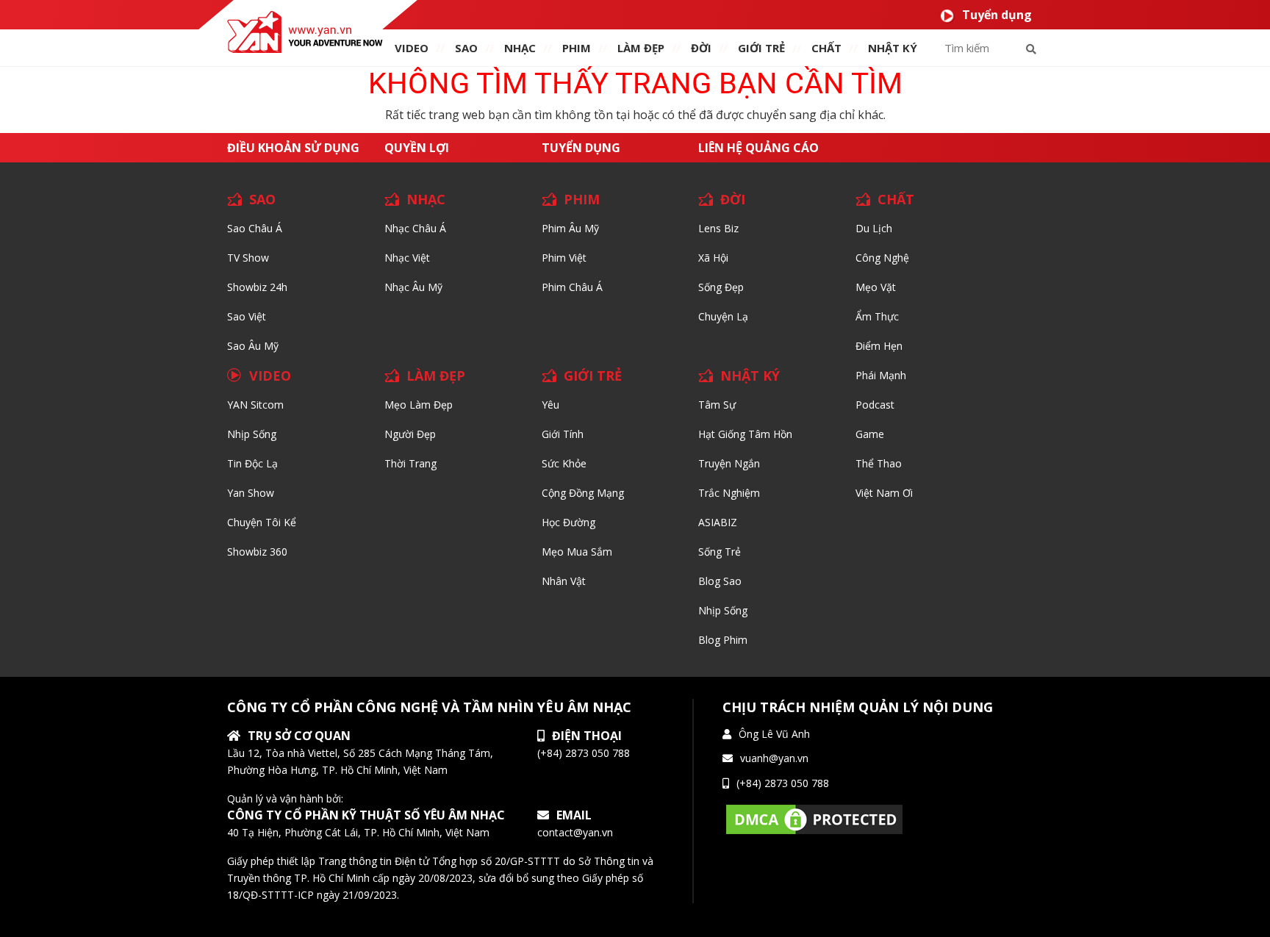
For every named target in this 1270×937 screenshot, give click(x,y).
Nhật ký (892, 47)
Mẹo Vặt (875, 287)
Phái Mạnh (880, 375)
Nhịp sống (251, 434)
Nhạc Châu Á (415, 228)
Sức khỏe (564, 463)
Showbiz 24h (257, 287)
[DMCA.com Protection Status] (814, 818)
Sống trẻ (719, 552)
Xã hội (713, 258)
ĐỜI (701, 47)
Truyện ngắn (729, 463)
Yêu (550, 405)
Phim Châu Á (572, 287)
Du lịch (873, 228)
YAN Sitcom (255, 405)
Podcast (874, 405)
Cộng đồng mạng (583, 493)
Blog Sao (720, 581)
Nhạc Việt (407, 258)
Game (869, 434)
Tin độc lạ (252, 463)
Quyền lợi (416, 148)
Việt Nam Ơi (884, 493)
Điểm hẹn (879, 346)
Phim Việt (564, 258)
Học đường (568, 522)
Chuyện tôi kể (261, 522)
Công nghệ (882, 258)
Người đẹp (410, 434)
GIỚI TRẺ (593, 375)
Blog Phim (722, 640)
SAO (466, 47)
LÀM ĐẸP (435, 375)
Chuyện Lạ (723, 316)
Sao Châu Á (254, 228)
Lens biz (718, 228)
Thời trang (410, 463)
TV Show (248, 258)
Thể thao (878, 463)
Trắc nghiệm (729, 493)
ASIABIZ (717, 522)
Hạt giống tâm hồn (745, 434)
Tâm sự (717, 405)
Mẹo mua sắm (577, 552)
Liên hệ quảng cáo (758, 148)
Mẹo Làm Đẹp (418, 405)
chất (826, 47)
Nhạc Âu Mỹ (413, 287)
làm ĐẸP (640, 47)
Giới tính (563, 434)
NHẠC (520, 47)
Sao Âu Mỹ (253, 346)
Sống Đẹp (721, 287)
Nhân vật (564, 581)
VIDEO (411, 47)
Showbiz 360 (257, 552)
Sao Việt (246, 316)
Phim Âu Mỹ (570, 228)
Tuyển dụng (997, 15)
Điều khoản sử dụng (293, 148)
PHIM (576, 47)
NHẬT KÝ (750, 375)
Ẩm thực (877, 316)
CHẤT (896, 199)
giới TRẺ (761, 47)
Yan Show (250, 493)
